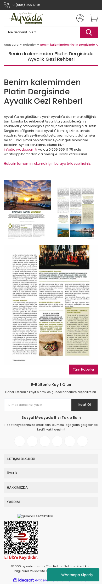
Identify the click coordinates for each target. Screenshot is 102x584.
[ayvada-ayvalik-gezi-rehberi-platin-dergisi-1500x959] (51, 210)
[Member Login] (78, 18)
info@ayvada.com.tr (20, 149)
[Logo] (26, 18)
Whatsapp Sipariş (77, 574)
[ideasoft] (23, 580)
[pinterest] (57, 441)
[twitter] (44, 441)
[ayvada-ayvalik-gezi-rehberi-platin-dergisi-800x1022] (51, 304)
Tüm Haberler (83, 369)
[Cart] (92, 18)
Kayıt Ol (84, 404)
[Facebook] (19, 441)
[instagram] (32, 441)
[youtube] (69, 441)
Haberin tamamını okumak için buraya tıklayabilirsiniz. (47, 163)
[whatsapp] (82, 441)
